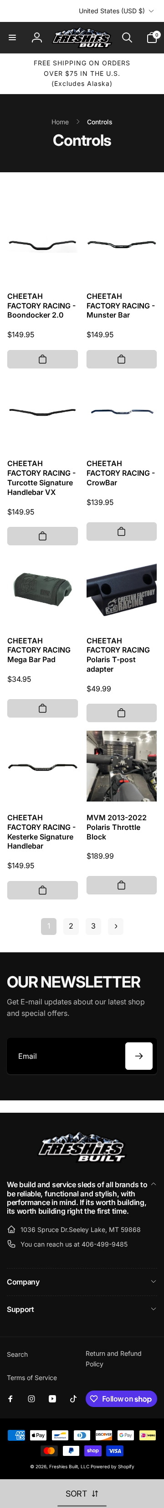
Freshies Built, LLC (69, 1466)
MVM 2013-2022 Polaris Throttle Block (117, 827)
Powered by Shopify (112, 1466)
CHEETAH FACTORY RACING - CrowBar (121, 473)
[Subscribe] (139, 1056)
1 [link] (48, 925)
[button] (12, 37)
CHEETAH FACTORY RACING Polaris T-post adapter (118, 655)
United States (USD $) (112, 11)
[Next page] (115, 926)
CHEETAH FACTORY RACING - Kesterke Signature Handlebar (41, 831)
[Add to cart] (42, 359)
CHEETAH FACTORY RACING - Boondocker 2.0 (41, 306)
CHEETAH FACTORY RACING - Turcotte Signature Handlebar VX (41, 477)
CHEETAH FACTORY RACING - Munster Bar (121, 306)
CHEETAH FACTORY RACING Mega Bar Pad (39, 650)
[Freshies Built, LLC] (82, 1160)
